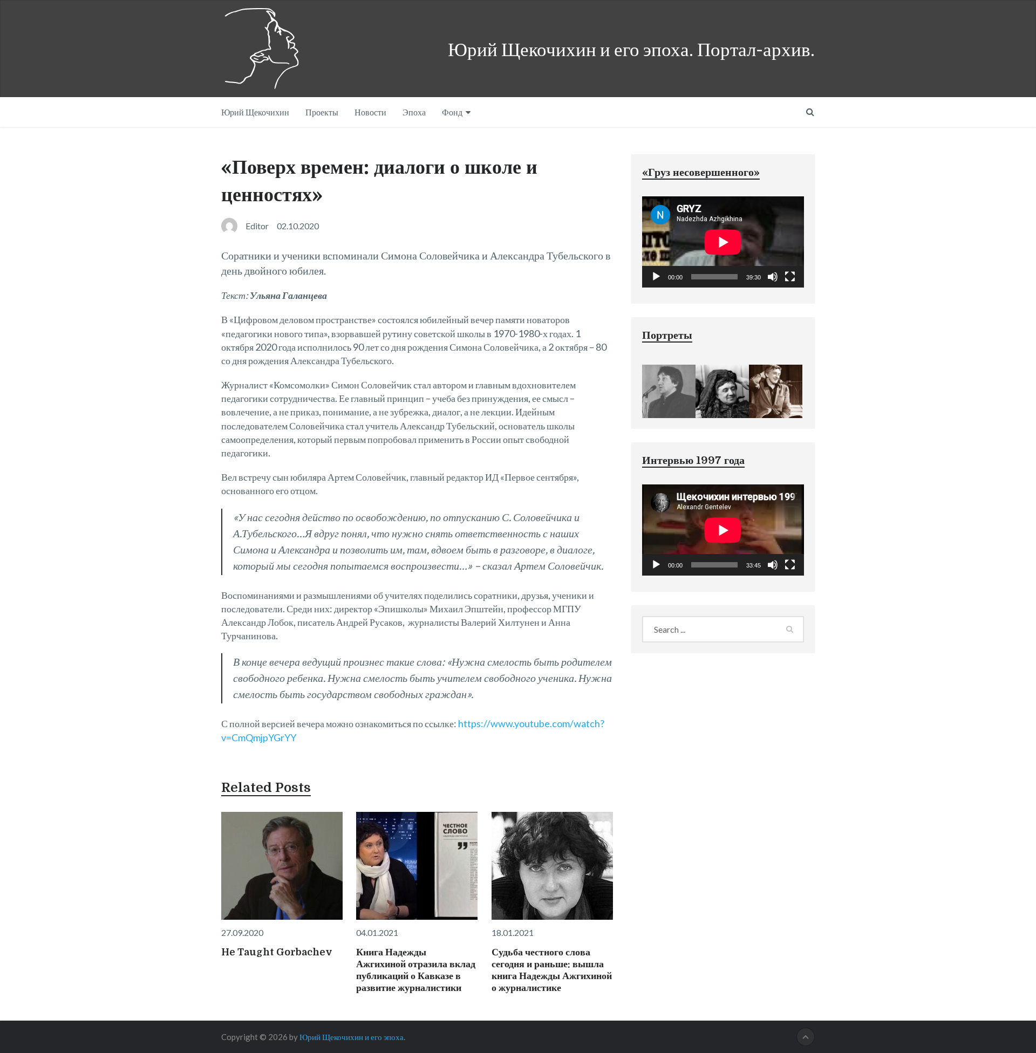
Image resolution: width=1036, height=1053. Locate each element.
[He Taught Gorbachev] (282, 866)
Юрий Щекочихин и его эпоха (351, 1037)
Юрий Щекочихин (255, 112)
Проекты (321, 112)
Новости (370, 112)
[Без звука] (772, 276)
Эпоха (414, 112)
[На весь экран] (790, 276)
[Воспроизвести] (656, 276)
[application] (723, 242)
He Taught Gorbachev (276, 952)
